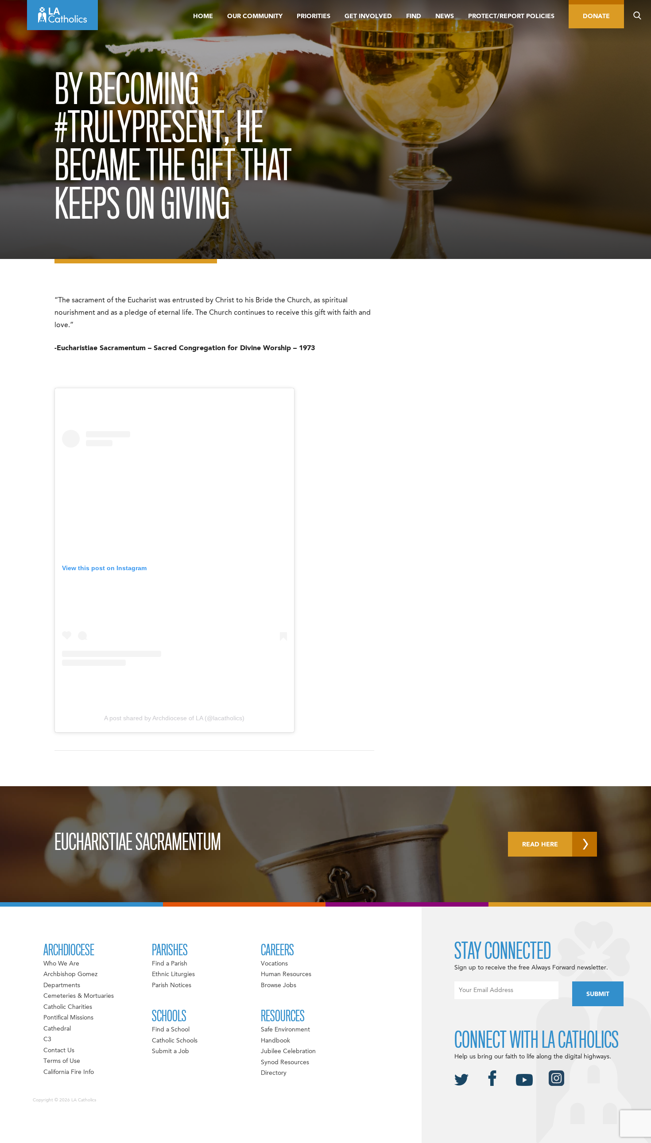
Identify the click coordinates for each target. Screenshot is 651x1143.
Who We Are (61, 964)
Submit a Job (170, 1051)
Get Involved (368, 16)
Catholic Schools (175, 1041)
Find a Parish (169, 964)
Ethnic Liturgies (173, 974)
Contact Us (58, 1050)
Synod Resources (285, 1062)
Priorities (313, 16)
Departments (61, 985)
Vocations (274, 964)
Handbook (275, 1041)
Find (413, 16)
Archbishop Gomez (70, 974)
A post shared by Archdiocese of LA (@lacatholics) (174, 718)
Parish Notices (171, 985)
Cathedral (57, 1029)
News (444, 16)
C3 (47, 1039)
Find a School (171, 1030)
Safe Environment (285, 1030)
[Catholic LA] (62, 15)
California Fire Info (68, 1072)
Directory (274, 1073)
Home (203, 16)
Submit (597, 994)
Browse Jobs (278, 985)
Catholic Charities (67, 1007)
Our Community (255, 16)
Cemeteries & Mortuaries (78, 996)
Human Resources (286, 974)
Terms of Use (61, 1061)
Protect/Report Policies (511, 16)
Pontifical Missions (68, 1018)
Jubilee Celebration (288, 1051)
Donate (596, 16)
